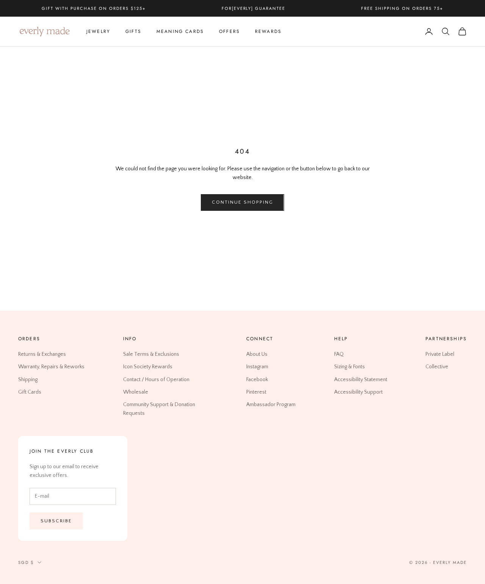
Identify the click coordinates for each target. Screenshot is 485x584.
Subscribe (56, 520)
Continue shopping (242, 202)
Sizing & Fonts (349, 367)
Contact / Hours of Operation (156, 380)
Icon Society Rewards (147, 367)
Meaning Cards (180, 31)
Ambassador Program (271, 405)
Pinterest (256, 392)
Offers (229, 31)
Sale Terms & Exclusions (151, 355)
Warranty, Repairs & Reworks (51, 367)
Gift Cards (29, 392)
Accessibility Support (358, 392)
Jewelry (98, 31)
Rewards (268, 31)
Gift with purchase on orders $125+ (94, 8)
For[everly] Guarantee (254, 8)
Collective (437, 367)
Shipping (28, 380)
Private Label (440, 355)
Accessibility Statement (360, 380)
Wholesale (135, 392)
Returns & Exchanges (42, 355)
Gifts (133, 31)
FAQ (339, 355)
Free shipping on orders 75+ (402, 8)
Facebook (257, 380)
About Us (257, 355)
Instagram (257, 367)
